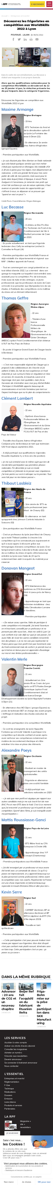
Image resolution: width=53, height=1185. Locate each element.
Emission (8, 1098)
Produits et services (13, 1105)
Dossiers (8, 1095)
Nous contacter (11, 1066)
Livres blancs (10, 1102)
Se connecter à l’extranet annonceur (20, 1062)
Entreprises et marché (20, 16)
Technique (9, 1088)
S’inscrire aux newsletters (15, 1056)
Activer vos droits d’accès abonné (19, 1046)
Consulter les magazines (15, 1049)
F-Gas (7, 1085)
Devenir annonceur (12, 1059)
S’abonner (37, 4)
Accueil (4, 16)
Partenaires (9, 1108)
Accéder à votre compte (15, 1042)
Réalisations (9, 1092)
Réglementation (11, 1082)
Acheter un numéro (13, 1052)
